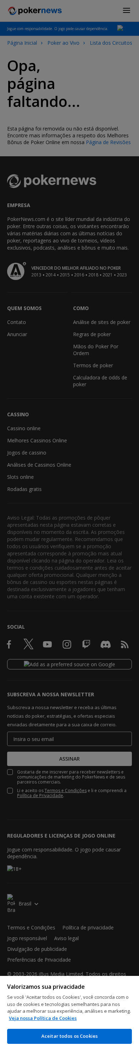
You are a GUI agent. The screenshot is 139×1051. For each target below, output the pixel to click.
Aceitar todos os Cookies (69, 1036)
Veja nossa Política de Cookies (43, 1018)
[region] (69, 1013)
